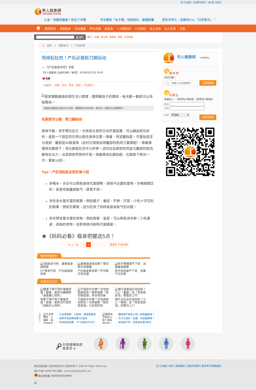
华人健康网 (49, 11)
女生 (188, 346)
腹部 (78, 85)
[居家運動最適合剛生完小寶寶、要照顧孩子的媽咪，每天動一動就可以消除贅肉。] (98, 100)
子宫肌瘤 (128, 37)
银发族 (122, 346)
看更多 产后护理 (119, 244)
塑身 (71, 85)
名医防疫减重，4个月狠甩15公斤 (77, 322)
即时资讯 (201, 2)
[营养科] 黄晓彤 (204, 99)
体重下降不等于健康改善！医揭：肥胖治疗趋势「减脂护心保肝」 (55, 302)
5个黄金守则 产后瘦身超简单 (56, 272)
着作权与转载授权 (211, 365)
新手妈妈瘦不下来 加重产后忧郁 (130, 272)
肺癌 (120, 37)
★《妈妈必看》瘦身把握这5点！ (78, 235)
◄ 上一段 (73, 244)
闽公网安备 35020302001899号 (55, 375)
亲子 (144, 346)
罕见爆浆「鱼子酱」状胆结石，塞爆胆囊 (127, 19)
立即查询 (207, 82)
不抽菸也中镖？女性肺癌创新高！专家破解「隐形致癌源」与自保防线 (93, 302)
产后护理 (80, 45)
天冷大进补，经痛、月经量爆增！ (136, 318)
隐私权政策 (193, 365)
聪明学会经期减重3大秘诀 (73, 318)
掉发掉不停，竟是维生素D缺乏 (135, 322)
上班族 (101, 346)
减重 (57, 85)
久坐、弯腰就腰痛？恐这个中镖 (65, 19)
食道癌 (112, 37)
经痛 (97, 37)
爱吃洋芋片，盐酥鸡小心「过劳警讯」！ (189, 19)
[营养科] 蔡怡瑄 (185, 99)
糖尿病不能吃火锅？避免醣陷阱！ (136, 314)
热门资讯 (216, 2)
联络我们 (180, 365)
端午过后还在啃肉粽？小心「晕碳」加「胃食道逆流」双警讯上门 (130, 302)
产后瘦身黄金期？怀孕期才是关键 (93, 272)
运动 (64, 85)
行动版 (187, 2)
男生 (166, 346)
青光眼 (104, 37)
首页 (49, 45)
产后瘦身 (88, 85)
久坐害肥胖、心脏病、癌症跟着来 (77, 314)
